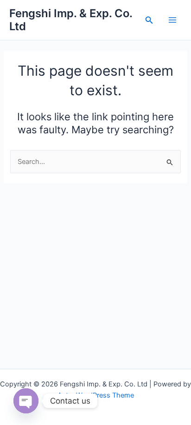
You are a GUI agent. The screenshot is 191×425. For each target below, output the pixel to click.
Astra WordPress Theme (95, 395)
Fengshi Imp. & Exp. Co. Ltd (70, 20)
